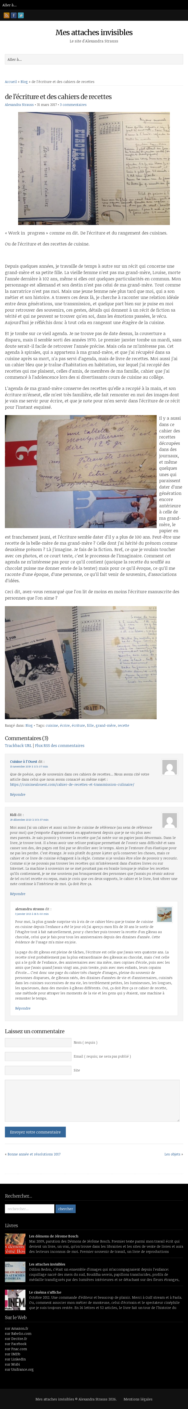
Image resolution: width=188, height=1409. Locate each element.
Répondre (17, 794)
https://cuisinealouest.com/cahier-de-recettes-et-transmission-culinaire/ (72, 784)
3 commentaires (73, 104)
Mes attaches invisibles (94, 32)
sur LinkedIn (15, 1359)
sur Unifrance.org (19, 1369)
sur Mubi (12, 1364)
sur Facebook (15, 1343)
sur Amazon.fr (16, 1328)
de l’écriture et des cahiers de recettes (58, 97)
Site (77, 1070)
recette (123, 725)
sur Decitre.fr (16, 1338)
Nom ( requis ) (85, 1042)
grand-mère (106, 725)
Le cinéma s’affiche (45, 1292)
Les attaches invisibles (47, 1264)
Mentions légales (138, 1399)
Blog (24, 81)
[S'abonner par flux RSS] (7, 15)
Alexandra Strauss (19, 104)
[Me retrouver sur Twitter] (21, 15)
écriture (78, 725)
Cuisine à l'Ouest (23, 761)
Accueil (11, 81)
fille (90, 725)
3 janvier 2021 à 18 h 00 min (32, 914)
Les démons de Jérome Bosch (53, 1236)
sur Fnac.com (16, 1349)
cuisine (52, 725)
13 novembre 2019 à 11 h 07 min (29, 766)
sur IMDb (12, 1354)
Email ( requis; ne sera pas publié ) (102, 1056)
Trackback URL (18, 745)
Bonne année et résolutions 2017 (34, 1154)
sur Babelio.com (18, 1333)
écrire (65, 725)
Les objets (172, 1154)
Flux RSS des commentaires (59, 745)
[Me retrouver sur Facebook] (14, 15)
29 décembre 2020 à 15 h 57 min (29, 819)
